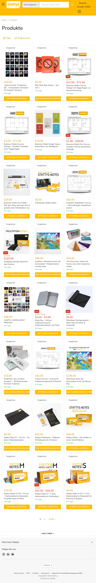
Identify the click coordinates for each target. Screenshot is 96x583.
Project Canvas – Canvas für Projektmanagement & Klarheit (48, 380)
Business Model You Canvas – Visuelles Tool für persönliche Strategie (78, 146)
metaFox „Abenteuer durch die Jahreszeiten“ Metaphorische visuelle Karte (48, 264)
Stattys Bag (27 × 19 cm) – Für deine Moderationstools (17, 438)
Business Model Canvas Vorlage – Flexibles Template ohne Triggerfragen (16, 146)
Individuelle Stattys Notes (45, 203)
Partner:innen (19, 573)
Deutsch (47, 565)
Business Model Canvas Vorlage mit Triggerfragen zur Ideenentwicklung (78, 88)
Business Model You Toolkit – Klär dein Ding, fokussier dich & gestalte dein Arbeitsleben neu (17, 205)
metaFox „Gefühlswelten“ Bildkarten (14, 321)
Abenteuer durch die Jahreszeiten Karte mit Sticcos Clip (78, 381)
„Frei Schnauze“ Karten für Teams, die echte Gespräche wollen (78, 264)
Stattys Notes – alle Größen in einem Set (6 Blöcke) (78, 438)
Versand (35, 573)
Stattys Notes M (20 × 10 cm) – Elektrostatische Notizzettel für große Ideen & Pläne (16, 496)
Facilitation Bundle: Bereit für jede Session (16, 262)
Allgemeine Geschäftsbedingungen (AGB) (67, 573)
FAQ (28, 573)
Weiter (52, 519)
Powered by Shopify (48, 578)
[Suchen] (72, 5)
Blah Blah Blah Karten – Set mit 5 (46, 86)
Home (4, 20)
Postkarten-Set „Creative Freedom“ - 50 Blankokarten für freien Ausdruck (16, 381)
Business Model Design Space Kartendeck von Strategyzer (47, 145)
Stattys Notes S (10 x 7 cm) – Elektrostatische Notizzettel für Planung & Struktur (79, 496)
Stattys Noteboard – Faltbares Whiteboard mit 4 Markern (47, 438)
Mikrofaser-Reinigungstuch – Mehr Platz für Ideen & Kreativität (78, 322)
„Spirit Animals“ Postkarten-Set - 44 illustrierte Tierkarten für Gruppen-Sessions (16, 87)
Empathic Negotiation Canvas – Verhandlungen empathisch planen (78, 205)
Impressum (45, 573)
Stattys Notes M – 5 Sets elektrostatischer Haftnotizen (47, 495)
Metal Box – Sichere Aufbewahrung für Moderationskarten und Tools (47, 322)
